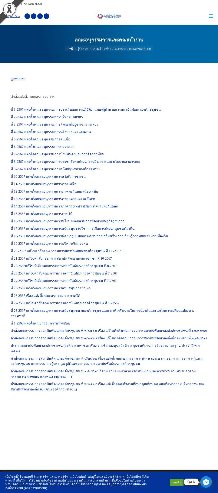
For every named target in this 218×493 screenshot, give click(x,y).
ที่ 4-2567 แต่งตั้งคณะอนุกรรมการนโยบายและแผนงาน (51, 132)
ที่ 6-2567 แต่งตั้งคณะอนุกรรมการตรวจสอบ (43, 147)
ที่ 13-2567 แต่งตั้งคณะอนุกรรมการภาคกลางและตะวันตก (53, 199)
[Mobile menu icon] (211, 16)
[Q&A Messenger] (206, 482)
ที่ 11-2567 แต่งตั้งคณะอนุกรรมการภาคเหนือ (43, 184)
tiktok (39, 4)
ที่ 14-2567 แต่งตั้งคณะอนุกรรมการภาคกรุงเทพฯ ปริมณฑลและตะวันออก (64, 206)
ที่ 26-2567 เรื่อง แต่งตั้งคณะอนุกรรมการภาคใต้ (45, 295)
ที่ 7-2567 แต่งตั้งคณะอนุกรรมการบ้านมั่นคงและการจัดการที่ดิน (57, 154)
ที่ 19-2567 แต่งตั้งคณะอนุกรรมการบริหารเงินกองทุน (49, 243)
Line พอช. (27, 4)
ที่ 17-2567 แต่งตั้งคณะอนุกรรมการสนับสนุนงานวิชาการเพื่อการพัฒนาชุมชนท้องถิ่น (73, 228)
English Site (12, 16)
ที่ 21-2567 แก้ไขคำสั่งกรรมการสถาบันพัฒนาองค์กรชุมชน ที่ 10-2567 (61, 258)
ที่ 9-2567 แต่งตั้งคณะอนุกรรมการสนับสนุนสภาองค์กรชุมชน (55, 169)
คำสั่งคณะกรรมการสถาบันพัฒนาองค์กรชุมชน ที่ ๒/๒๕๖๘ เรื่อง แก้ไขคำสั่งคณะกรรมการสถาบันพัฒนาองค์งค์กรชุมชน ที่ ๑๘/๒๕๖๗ (109, 331)
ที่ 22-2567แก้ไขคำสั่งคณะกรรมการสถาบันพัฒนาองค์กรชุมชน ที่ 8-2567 (64, 266)
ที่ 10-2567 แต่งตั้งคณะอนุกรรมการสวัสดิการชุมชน (48, 176)
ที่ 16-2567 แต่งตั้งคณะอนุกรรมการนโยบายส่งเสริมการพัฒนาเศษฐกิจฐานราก (68, 221)
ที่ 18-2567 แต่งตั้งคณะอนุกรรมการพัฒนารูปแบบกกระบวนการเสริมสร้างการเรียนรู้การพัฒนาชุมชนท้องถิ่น (89, 236)
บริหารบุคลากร (71, 117)
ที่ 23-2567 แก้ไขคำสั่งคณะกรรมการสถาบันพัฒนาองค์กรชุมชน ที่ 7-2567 (64, 273)
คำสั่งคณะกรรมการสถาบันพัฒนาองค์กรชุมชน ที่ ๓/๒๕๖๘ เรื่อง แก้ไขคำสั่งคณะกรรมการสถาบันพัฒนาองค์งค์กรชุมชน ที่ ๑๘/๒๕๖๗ (109, 338)
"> (68, 48)
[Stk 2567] (18, 79)
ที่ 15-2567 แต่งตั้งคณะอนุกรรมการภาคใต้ (41, 214)
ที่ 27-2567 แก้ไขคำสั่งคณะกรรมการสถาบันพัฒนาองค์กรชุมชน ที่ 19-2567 (65, 303)
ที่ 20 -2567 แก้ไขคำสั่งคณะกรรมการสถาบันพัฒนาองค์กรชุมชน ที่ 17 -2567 (66, 251)
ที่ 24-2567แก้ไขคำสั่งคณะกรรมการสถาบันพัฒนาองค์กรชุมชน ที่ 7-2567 (64, 281)
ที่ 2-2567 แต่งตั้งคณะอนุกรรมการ (35, 117)
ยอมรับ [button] (176, 482)
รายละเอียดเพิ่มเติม (198, 482)
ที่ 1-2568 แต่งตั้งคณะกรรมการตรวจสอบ (40, 323)
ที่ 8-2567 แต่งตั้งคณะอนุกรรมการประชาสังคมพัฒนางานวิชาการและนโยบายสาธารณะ (75, 161)
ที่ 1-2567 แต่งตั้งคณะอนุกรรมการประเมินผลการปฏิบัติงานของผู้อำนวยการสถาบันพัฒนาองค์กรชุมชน (86, 109)
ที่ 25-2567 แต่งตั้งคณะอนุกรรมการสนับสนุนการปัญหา (51, 288)
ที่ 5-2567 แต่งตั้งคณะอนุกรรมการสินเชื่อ (40, 139)
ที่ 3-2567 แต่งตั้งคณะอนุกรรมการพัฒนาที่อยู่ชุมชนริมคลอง (54, 124)
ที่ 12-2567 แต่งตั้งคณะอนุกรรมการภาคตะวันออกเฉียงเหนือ (54, 191)
